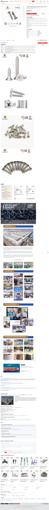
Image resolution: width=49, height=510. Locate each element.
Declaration (31, 507)
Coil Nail (13, 415)
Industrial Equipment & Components (6, 4)
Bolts (8, 495)
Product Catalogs (10, 485)
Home (1, 4)
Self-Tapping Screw (18, 495)
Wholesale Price (28, 505)
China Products (14, 505)
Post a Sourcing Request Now (19, 452)
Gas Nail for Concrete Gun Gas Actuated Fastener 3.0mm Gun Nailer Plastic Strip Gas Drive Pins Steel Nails (24, 480)
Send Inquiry (31, 13)
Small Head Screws (3, 500)
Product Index (36, 505)
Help (36, 3)
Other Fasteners (26, 489)
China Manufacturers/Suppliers (19, 505)
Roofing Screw (22, 415)
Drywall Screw (18, 415)
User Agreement (28, 507)
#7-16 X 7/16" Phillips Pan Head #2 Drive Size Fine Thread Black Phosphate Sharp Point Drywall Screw (14, 467)
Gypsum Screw (25, 415)
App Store (2, 503)
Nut (24, 488)
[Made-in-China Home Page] (4, 1)
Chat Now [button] (43, 13)
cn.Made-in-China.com (31, 506)
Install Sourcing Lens (17, 503)
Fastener (7, 415)
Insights (38, 505)
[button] (31, 1)
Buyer (33, 3)
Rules (47, 3)
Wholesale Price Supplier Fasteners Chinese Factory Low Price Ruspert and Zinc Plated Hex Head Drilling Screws (5, 480)
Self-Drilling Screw (10, 415)
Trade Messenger (11, 503)
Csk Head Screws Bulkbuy (9, 500)
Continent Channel (32, 505)
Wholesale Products (24, 505)
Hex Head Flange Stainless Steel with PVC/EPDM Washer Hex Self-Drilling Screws (43, 467)
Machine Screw (18, 4)
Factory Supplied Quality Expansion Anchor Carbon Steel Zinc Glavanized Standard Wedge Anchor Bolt (24, 467)
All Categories (3, 3)
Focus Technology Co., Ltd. (19, 507)
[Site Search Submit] (33, 1)
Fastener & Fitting (12, 4)
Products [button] (11, 1)
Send (5, 452)
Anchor (13, 489)
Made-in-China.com (21, 506)
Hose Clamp (2, 489)
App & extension (40, 3)
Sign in (47, 1)
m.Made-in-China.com (26, 506)
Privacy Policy (34, 507)
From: (3, 443)
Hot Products (11, 505)
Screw (15, 4)
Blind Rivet (16, 415)
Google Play (6, 503)
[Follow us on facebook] (43, 503)
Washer (37, 488)
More (1, 501)
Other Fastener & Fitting (3, 495)
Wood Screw (13, 495)
